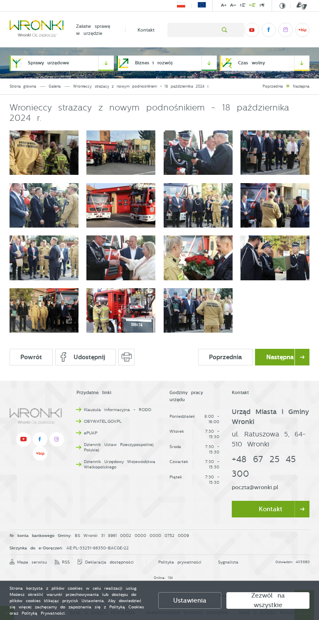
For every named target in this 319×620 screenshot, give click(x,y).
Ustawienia (189, 600)
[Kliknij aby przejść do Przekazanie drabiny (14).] (274, 257)
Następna (301, 86)
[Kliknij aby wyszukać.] (224, 30)
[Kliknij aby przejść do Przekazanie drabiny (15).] (44, 310)
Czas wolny (251, 63)
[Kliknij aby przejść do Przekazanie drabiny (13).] (198, 257)
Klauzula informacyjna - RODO (117, 409)
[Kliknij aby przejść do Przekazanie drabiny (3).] (44, 152)
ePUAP (90, 433)
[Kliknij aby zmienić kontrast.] (282, 6)
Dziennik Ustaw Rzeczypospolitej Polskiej (119, 447)
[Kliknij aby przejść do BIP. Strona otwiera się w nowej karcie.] (302, 30)
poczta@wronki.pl (255, 487)
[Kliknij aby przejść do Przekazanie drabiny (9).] (198, 205)
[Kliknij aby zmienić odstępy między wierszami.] (242, 6)
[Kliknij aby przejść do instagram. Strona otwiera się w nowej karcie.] (285, 30)
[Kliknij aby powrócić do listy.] (288, 86)
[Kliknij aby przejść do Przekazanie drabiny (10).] (274, 205)
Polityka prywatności (179, 562)
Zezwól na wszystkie (268, 600)
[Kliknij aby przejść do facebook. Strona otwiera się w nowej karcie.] (269, 30)
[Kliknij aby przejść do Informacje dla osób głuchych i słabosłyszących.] (298, 6)
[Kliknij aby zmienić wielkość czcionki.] (224, 6)
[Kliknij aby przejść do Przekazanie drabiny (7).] (44, 205)
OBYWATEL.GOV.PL (103, 421)
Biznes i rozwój (153, 63)
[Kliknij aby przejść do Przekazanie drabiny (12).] (120, 257)
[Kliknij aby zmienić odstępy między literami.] (233, 6)
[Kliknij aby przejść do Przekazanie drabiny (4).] (120, 152)
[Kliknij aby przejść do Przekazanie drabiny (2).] (198, 310)
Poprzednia (273, 86)
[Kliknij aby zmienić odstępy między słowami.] (252, 6)
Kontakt (146, 30)
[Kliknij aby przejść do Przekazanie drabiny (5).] (198, 152)
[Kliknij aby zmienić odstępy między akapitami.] (262, 6)
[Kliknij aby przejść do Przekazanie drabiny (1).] (120, 310)
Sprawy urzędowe (48, 63)
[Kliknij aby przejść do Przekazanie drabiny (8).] (120, 205)
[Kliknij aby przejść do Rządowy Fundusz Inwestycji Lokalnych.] (181, 6)
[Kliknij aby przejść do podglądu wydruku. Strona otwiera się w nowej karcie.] (126, 357)
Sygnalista (228, 562)
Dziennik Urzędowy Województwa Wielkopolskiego (119, 464)
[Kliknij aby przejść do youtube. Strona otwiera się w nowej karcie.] (252, 30)
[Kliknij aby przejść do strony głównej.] (37, 29)
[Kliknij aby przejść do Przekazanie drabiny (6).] (274, 152)
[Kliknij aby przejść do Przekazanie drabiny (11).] (44, 257)
